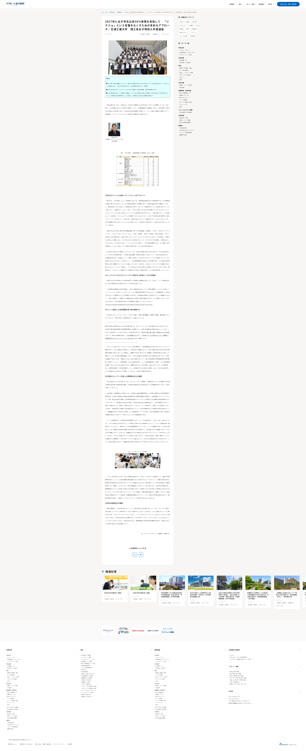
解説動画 (261, 4)
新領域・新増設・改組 (185, 68)
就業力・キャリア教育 (185, 85)
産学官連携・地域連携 (185, 112)
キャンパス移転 (183, 36)
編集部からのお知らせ (86, 696)
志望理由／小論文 (85, 682)
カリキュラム (183, 25)
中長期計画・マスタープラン (187, 52)
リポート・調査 (250, 4)
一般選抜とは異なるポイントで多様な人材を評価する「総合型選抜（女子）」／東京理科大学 (286, 595)
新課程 (191, 25)
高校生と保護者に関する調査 (236, 675)
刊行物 (270, 4)
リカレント (194, 32)
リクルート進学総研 (109, 12)
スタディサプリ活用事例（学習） (89, 688)
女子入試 (198, 25)
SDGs (181, 77)
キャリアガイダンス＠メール (88, 690)
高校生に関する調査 (234, 671)
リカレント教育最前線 (185, 132)
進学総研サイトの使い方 (26, 744)
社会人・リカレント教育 (186, 72)
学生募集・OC (156, 34)
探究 (188, 29)
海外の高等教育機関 (185, 122)
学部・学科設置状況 (234, 682)
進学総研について (12, 744)
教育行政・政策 (183, 118)
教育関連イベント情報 (86, 661)
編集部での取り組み (86, 694)
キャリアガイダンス (234, 698)
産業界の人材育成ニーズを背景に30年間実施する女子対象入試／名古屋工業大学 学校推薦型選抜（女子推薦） (258, 596)
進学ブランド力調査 (184, 21)
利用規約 (69, 744)
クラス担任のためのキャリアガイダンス (239, 701)
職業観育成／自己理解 (86, 678)
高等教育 (231, 4)
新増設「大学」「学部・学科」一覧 (238, 684)
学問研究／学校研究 (86, 680)
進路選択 (195, 29)
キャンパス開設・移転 (185, 102)
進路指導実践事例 (85, 665)
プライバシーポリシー (59, 744)
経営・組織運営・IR (185, 93)
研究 (180, 107)
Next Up (232, 655)
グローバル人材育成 (185, 75)
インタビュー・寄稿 (86, 657)
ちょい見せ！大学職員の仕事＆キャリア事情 (240, 659)
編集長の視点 (183, 135)
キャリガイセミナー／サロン (88, 659)
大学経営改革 (183, 128)
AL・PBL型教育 (183, 70)
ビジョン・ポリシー (185, 50)
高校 (240, 4)
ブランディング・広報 (185, 55)
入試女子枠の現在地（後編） (142, 593)
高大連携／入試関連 (86, 655)
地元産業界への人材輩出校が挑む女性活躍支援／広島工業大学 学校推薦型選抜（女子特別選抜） (171, 595)
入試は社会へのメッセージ (186, 130)
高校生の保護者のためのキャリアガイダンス (240, 703)
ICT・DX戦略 (183, 100)
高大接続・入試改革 (145, 34)
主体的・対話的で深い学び (87, 673)
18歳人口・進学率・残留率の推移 (238, 680)
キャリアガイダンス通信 (87, 692)
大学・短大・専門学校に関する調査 (238, 678)
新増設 (181, 29)
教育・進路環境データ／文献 (88, 663)
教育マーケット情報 (185, 120)
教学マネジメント (184, 32)
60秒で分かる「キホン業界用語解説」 (239, 657)
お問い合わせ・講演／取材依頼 (288, 4)
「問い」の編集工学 (86, 684)
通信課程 (193, 36)
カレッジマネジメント (234, 696)
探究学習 (83, 669)
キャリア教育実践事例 (86, 667)
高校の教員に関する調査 (235, 673)
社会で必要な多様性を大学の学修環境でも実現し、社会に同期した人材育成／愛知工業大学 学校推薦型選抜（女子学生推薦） (229, 596)
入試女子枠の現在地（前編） (113, 593)
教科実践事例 (84, 671)
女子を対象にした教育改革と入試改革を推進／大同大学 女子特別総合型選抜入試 (200, 595)
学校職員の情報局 (234, 650)
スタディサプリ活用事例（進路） (89, 686)
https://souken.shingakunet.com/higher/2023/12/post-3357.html (130, 304)
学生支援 (181, 87)
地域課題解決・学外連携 (87, 676)
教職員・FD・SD (184, 95)
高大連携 (195, 21)
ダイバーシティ (165, 34)
